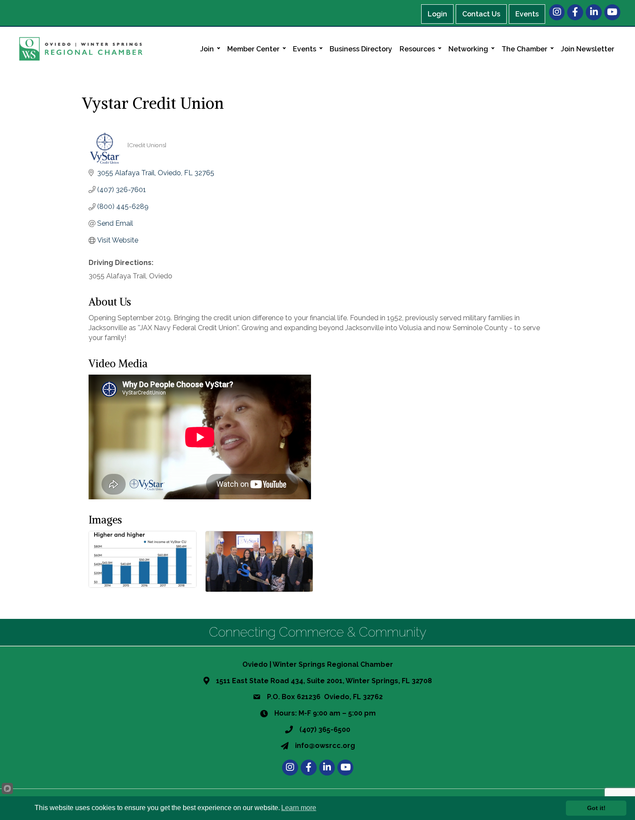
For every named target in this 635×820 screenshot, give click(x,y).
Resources (417, 49)
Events (527, 14)
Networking (468, 49)
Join (207, 49)
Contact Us (481, 14)
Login (437, 14)
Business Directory (361, 49)
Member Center (253, 49)
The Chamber (524, 49)
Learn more (298, 807)
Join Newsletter (587, 49)
